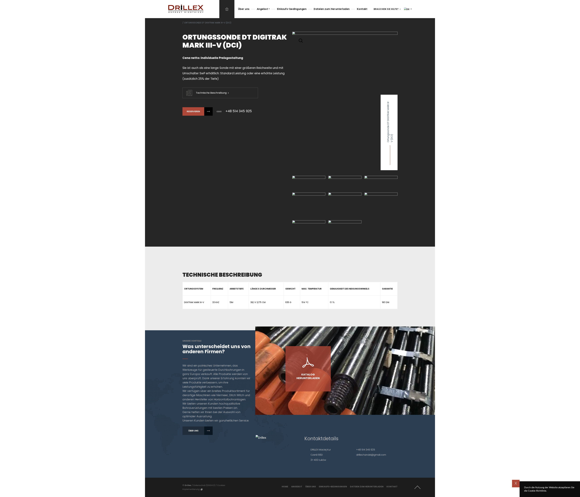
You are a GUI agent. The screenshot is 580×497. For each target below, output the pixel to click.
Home (285, 486)
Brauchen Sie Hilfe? (386, 9)
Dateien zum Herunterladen (332, 9)
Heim (226, 9)
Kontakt (362, 9)
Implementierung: (191, 489)
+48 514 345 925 (238, 111)
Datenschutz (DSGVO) (204, 485)
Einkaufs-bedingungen (291, 9)
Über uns (244, 9)
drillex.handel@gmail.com (371, 455)
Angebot (262, 9)
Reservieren (193, 111)
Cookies (221, 485)
